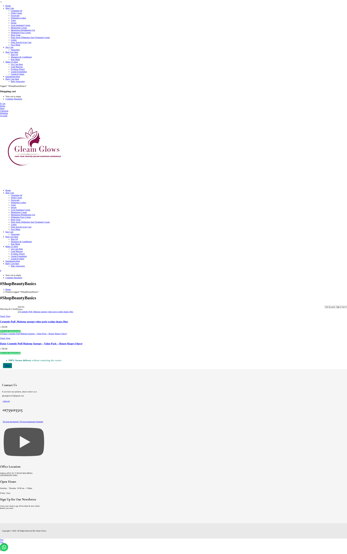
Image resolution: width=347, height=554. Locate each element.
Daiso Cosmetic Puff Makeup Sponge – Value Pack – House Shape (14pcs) (41, 343)
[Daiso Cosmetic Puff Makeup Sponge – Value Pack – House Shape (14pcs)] (33, 334)
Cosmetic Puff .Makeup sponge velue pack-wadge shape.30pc (34, 321)
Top (1, 540)
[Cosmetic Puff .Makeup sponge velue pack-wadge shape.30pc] (45, 312)
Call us (6, 401)
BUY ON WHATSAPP (10, 331)
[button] (4, 547)
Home (8, 289)
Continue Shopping (13, 99)
